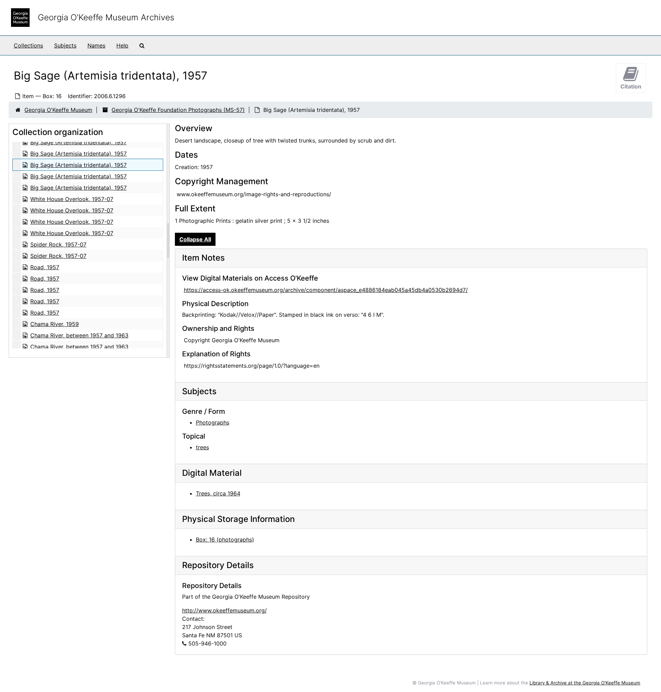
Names (96, 45)
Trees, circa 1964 (218, 493)
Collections (28, 45)
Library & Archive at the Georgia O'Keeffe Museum (584, 682)
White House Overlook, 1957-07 (71, 199)
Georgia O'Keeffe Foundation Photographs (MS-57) (178, 109)
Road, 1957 (44, 267)
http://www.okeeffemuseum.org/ (224, 610)
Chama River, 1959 (54, 324)
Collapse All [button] (195, 239)
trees (202, 447)
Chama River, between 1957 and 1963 (79, 335)
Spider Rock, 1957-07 (58, 244)
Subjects (65, 45)
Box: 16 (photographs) (225, 539)
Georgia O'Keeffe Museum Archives (106, 17)
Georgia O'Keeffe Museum (58, 109)
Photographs (212, 422)
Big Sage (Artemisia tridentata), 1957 (78, 142)
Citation (630, 86)
